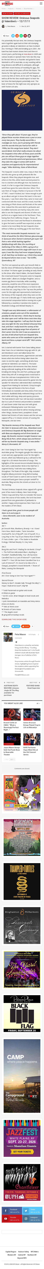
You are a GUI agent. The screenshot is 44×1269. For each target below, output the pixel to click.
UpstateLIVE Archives (22, 13)
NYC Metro (35, 1252)
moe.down (28, 54)
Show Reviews (7, 13)
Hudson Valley (23, 1252)
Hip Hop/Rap (27, 719)
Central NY (22, 1255)
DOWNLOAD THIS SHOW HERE (14, 619)
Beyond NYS (22, 1258)
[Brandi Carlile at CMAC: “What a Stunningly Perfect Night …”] (12, 714)
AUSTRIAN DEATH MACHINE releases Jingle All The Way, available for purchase (11, 690)
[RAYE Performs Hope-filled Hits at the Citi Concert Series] (31, 739)
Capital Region (11, 1252)
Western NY (12, 1255)
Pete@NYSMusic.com (22, 675)
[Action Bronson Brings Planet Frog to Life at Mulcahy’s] (31, 714)
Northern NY (32, 1255)
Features (7, 719)
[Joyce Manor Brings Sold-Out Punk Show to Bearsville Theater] (12, 739)
